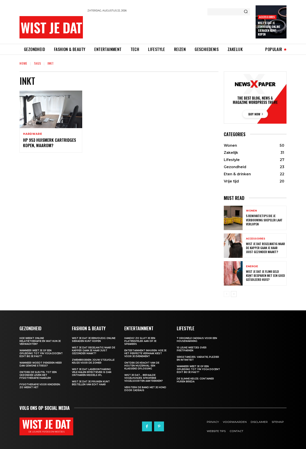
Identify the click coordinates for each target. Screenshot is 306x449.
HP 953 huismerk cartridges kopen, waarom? (49, 142)
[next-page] (234, 294)
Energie (252, 266)
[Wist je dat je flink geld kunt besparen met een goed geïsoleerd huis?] (233, 273)
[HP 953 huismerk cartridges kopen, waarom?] (50, 109)
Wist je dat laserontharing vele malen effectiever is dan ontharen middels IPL (91, 372)
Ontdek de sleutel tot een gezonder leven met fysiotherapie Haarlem (38, 375)
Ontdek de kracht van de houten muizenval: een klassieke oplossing (141, 365)
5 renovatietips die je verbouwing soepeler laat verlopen (264, 219)
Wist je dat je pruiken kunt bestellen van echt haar (91, 383)
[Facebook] (147, 426)
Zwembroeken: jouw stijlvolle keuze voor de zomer (93, 361)
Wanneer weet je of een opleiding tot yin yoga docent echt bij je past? (41, 353)
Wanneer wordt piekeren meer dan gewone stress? (40, 364)
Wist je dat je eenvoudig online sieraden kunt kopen (269, 28)
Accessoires (267, 17)
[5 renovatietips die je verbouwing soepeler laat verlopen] (233, 218)
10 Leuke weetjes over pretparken (192, 349)
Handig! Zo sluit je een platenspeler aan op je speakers (140, 341)
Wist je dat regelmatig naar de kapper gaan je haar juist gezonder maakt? (265, 247)
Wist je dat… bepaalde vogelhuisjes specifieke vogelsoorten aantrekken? (143, 378)
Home (23, 63)
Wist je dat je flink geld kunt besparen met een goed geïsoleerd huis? (265, 275)
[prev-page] (226, 294)
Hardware (32, 134)
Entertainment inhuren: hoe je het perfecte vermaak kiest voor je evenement (145, 353)
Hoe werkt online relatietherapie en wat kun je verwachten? (40, 341)
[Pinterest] (159, 426)
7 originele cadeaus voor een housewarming (197, 340)
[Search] (245, 11)
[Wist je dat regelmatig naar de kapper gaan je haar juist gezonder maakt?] (233, 245)
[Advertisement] (168, 27)
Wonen (251, 211)
